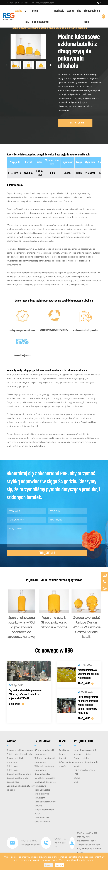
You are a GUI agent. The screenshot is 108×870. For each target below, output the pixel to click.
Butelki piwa (12, 766)
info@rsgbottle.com (43, 2)
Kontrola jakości (63, 756)
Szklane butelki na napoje (19, 774)
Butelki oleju (12, 770)
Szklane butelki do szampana (15, 760)
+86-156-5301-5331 (17, 2)
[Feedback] (104, 588)
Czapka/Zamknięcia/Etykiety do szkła (21, 788)
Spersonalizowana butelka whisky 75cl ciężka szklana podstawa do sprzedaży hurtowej (21, 627)
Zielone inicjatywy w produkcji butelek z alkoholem (88, 674)
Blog (79, 11)
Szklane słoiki (13, 782)
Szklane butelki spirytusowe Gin (42, 819)
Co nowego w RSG (54, 651)
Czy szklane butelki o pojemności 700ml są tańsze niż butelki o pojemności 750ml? (26, 695)
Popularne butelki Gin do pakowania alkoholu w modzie (54, 622)
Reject (48, 865)
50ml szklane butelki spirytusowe (44, 752)
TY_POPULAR (43, 741)
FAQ (76, 774)
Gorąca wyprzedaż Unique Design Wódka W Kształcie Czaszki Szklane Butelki (86, 627)
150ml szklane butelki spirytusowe (44, 768)
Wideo (77, 778)
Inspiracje (59, 11)
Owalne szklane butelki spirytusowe (45, 784)
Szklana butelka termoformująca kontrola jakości (86, 762)
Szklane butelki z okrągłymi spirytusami (45, 776)
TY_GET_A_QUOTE (75, 123)
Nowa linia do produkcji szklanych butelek (85, 752)
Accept (59, 865)
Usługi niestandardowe (40, 16)
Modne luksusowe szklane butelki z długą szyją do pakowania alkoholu (49, 27)
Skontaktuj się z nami (92, 16)
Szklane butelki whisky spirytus (45, 803)
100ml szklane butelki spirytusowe (45, 760)
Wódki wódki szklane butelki (44, 811)
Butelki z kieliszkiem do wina (20, 754)
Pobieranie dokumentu (84, 770)
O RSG (27, 16)
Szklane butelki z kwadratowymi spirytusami (42, 794)
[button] (6, 65)
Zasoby (70, 11)
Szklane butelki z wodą (17, 778)
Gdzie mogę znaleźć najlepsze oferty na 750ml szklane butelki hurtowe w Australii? (88, 705)
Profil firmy (64, 750)
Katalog (18, 11)
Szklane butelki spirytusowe (20, 750)
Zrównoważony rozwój (66, 764)
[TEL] (104, 581)
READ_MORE (15, 704)
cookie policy (73, 860)
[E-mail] (104, 575)
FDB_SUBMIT (47, 553)
